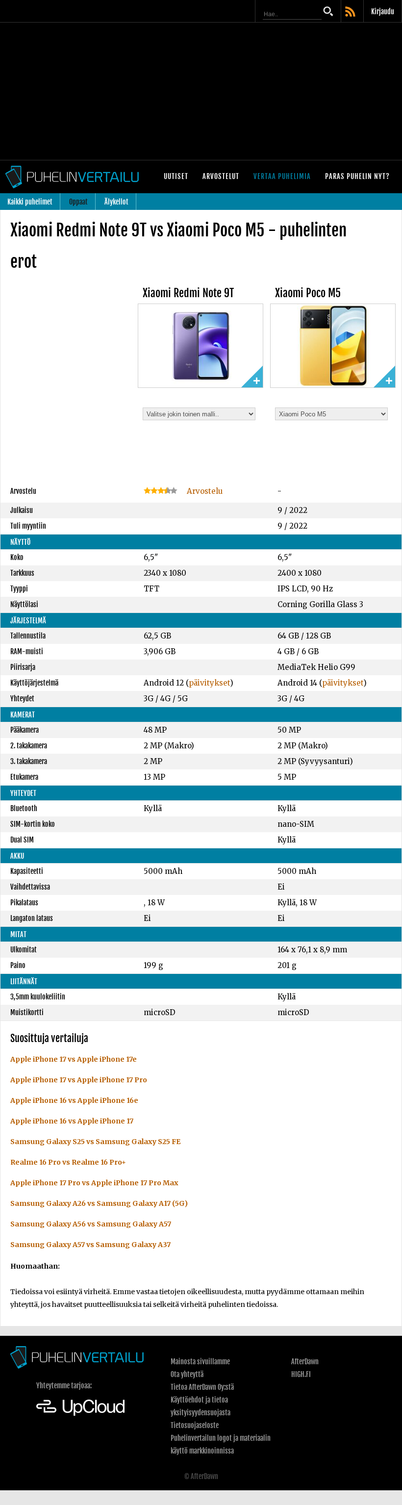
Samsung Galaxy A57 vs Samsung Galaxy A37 (90, 1244)
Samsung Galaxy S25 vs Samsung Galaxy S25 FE (95, 1141)
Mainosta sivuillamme (200, 1361)
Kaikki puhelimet (29, 202)
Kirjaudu (382, 11)
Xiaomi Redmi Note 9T (188, 293)
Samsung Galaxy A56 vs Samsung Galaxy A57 (90, 1224)
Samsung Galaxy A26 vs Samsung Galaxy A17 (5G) (99, 1203)
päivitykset (209, 683)
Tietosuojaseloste (195, 1425)
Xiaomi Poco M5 (308, 293)
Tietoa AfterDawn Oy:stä (202, 1387)
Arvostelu (204, 491)
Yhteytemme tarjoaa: (64, 1385)
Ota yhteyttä (187, 1374)
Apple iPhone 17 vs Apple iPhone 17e (73, 1059)
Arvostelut (220, 176)
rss (351, 12)
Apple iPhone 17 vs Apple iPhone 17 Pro (78, 1079)
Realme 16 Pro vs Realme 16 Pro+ (68, 1162)
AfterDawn (305, 1361)
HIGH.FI (301, 1374)
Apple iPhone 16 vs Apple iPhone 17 (71, 1121)
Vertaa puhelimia (282, 176)
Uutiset (176, 176)
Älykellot (116, 202)
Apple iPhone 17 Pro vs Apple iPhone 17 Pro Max (94, 1182)
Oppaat (78, 202)
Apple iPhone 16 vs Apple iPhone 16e (74, 1100)
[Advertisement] (201, 91)
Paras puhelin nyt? (357, 176)
